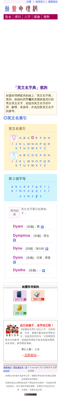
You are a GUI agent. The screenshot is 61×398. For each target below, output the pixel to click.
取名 (8, 17)
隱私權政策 (18, 367)
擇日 (18, 17)
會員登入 (40, 1)
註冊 (29, 1)
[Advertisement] (30, 53)
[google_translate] (42, 226)
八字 (27, 17)
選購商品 (53, 1)
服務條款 (7, 367)
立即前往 (30, 355)
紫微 (37, 17)
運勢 (46, 17)
